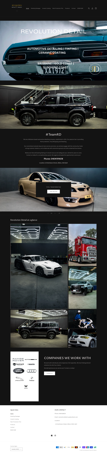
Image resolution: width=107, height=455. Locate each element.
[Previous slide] (48, 213)
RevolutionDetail (86, 450)
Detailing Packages (15, 416)
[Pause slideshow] (59, 213)
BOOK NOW (53, 191)
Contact (12, 427)
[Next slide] (55, 213)
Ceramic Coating (14, 419)
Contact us (50, 373)
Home (11, 413)
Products (12, 424)
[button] (89, 8)
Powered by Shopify (93, 450)
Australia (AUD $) (15, 449)
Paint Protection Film (15, 422)
